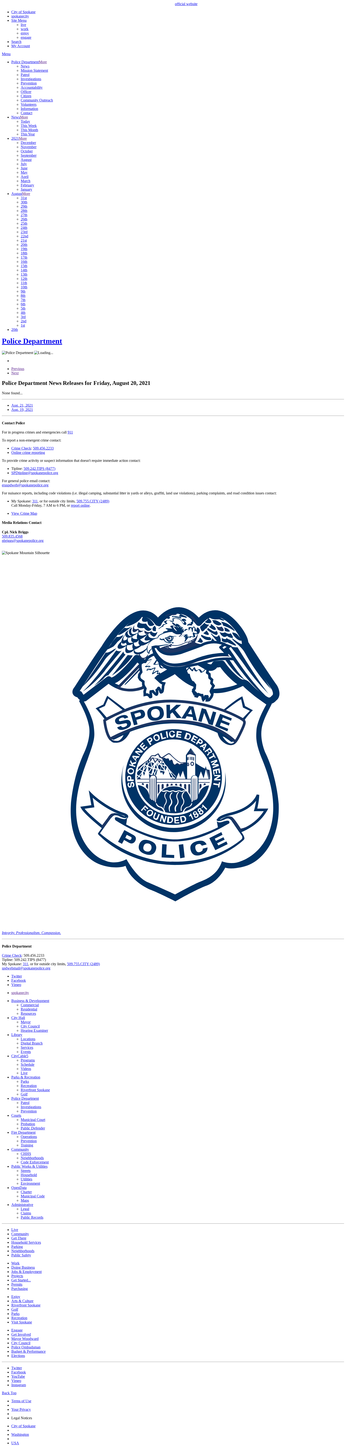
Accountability (32, 87)
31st (24, 198)
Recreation (29, 1086)
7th (23, 300)
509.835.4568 (12, 536)
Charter (26, 1192)
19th (24, 249)
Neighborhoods (32, 1158)
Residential (29, 1009)
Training (27, 1145)
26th (24, 219)
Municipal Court (33, 1120)
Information (29, 109)
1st (23, 325)
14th (24, 270)
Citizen (26, 96)
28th (24, 211)
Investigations (31, 79)
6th (23, 304)
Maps (25, 1200)
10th (24, 287)
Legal (25, 1209)
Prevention (29, 83)
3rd (23, 317)
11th (24, 283)
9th (23, 291)
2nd (23, 321)
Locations (28, 1039)
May (24, 172)
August (26, 160)
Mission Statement (34, 70)
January (26, 189)
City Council (30, 1026)
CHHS (26, 1154)
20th (24, 245)
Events (26, 1052)
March (25, 181)
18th (24, 253)
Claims (26, 1213)
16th (24, 262)
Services (27, 1047)
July (24, 164)
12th (24, 279)
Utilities (26, 1179)
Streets (26, 1171)
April (24, 177)
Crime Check (21, 448)
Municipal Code (33, 1196)
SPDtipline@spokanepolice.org (34, 473)
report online (80, 505)
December (28, 143)
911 (70, 432)
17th (24, 257)
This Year (28, 134)
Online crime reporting (28, 453)
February (27, 185)
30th (24, 202)
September (28, 155)
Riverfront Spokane (35, 1090)
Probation (28, 1124)
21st (24, 240)
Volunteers (28, 104)
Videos (26, 1069)
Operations (29, 1137)
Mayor (26, 1022)
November (28, 147)
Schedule (27, 1064)
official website (186, 4)
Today (25, 121)
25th (24, 223)
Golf (24, 1094)
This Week (29, 126)
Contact (26, 113)
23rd (24, 232)
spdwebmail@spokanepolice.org (26, 968)
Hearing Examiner (34, 1030)
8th (23, 296)
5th (23, 308)
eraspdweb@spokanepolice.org (25, 485)
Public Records (32, 1217)
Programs (28, 1060)
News (25, 66)
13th (24, 274)
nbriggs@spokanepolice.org (23, 541)
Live (24, 1073)
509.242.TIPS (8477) (39, 469)
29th (24, 206)
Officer (26, 92)
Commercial (30, 1005)
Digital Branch (32, 1043)
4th (23, 313)
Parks (25, 1081)
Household (29, 1175)
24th (24, 228)
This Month (29, 130)
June (24, 168)
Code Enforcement (35, 1162)
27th (24, 215)
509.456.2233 (43, 448)
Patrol (25, 75)
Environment (30, 1183)
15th (24, 266)
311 (35, 501)
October (27, 151)
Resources (28, 1013)
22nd (24, 236)
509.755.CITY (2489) (92, 501)
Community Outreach (37, 100)
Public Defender (33, 1128)
